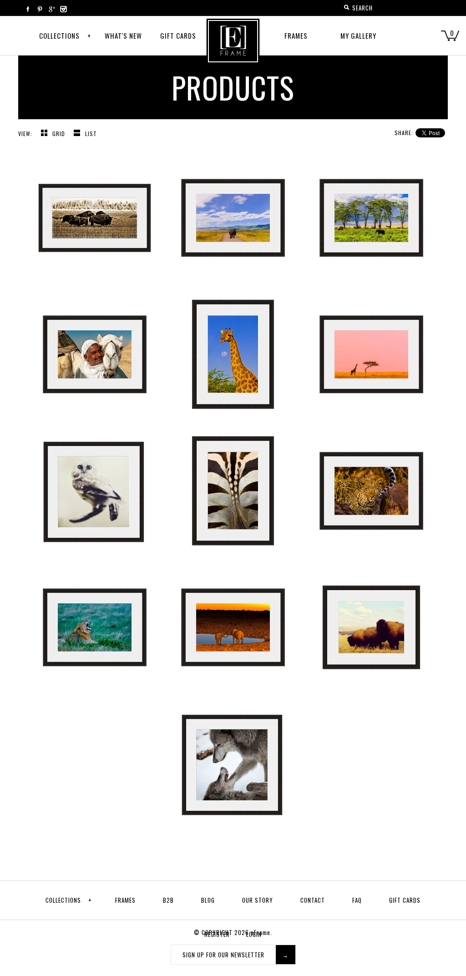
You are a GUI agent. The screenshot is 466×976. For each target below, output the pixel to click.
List (91, 133)
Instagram (63, 9)
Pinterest (40, 9)
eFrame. (261, 932)
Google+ (51, 9)
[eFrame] (233, 47)
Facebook (28, 9)
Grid (59, 133)
